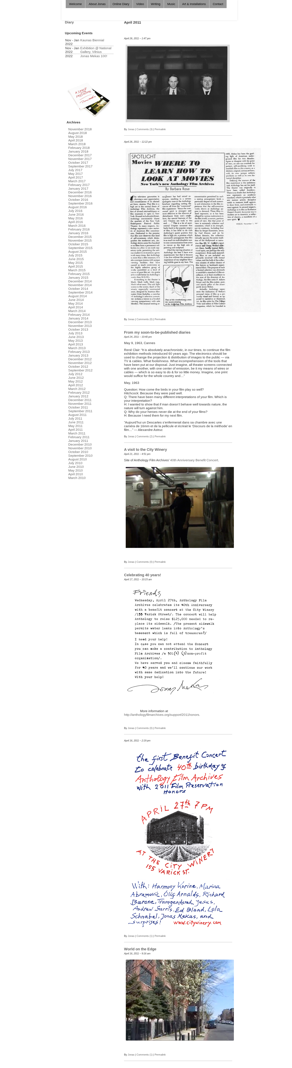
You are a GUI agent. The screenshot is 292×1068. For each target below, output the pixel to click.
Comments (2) (145, 436)
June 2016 (76, 214)
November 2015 (80, 240)
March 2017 (77, 181)
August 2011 (77, 415)
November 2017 (80, 159)
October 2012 (78, 366)
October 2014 (78, 288)
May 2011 (75, 426)
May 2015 (75, 263)
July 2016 (75, 211)
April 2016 (75, 222)
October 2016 (78, 199)
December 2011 (80, 400)
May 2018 (75, 136)
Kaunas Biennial (92, 40)
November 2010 (80, 448)
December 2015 (80, 237)
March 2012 (77, 389)
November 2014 (80, 285)
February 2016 (79, 229)
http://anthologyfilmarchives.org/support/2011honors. (162, 714)
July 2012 (75, 374)
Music (171, 4)
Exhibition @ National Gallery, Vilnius (95, 50)
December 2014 (80, 281)
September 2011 (80, 411)
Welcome (75, 4)
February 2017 (79, 185)
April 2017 (75, 177)
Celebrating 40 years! (142, 575)
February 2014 (79, 314)
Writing (155, 4)
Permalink (160, 129)
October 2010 (78, 452)
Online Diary (121, 4)
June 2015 (76, 259)
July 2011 (75, 418)
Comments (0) (145, 319)
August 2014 (77, 296)
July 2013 (75, 333)
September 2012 (80, 370)
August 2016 (77, 207)
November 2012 (80, 363)
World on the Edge (140, 949)
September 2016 (80, 203)
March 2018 (77, 144)
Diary (69, 22)
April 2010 (75, 474)
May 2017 (75, 173)
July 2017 (75, 170)
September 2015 (80, 248)
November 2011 (80, 403)
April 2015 (75, 266)
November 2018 (80, 129)
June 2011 (76, 422)
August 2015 (77, 251)
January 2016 (78, 233)
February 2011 (79, 437)
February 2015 (79, 274)
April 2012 (75, 385)
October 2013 (78, 329)
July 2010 (75, 463)
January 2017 (78, 188)
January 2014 (78, 318)
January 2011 (78, 441)
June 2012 (76, 377)
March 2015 (77, 270)
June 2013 (76, 337)
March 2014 (77, 311)
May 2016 (75, 218)
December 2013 (80, 322)
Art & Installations (194, 4)
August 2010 (77, 459)
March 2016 (77, 225)
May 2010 (75, 470)
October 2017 (78, 162)
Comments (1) (145, 935)
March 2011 (77, 433)
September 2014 (80, 292)
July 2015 (75, 255)
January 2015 (78, 277)
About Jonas (97, 4)
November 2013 (80, 326)
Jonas (131, 129)
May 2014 (75, 303)
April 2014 (75, 307)
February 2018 (79, 148)
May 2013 (75, 340)
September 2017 (80, 166)
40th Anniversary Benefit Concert (194, 460)
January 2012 (78, 396)
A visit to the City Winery (145, 449)
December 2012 (80, 359)
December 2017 (80, 155)
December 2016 (80, 192)
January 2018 (78, 151)
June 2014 (76, 300)
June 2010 (76, 467)
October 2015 (78, 244)
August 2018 (77, 133)
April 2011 (75, 429)
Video (140, 4)
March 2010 (77, 478)
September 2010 (80, 455)
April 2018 (75, 140)
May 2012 (75, 381)
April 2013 (75, 344)
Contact (218, 4)
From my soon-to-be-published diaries (157, 332)
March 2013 (77, 348)
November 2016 (80, 196)
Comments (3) (145, 129)
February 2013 (79, 352)
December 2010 (80, 444)
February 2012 (79, 392)
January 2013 (78, 355)
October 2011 (78, 407)
